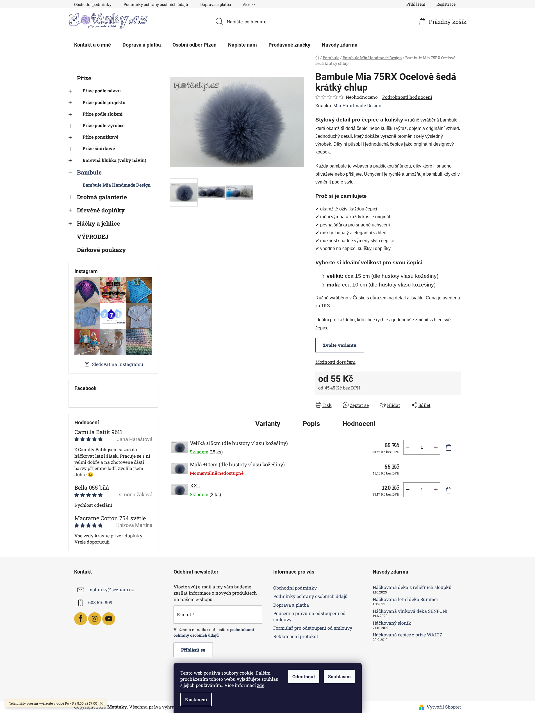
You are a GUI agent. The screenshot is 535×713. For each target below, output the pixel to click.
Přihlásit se (193, 650)
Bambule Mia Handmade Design (117, 185)
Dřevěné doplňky (101, 210)
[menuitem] (93, 44)
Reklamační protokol (295, 636)
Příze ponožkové (100, 137)
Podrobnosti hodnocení (407, 97)
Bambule (89, 172)
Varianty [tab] (267, 424)
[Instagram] (94, 618)
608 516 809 (100, 603)
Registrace (446, 4)
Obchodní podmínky (92, 4)
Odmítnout (303, 676)
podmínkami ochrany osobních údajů (214, 632)
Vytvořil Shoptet (444, 707)
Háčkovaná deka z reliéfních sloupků (412, 587)
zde (260, 685)
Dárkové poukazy (101, 250)
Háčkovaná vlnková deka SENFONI (410, 611)
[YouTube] (108, 618)
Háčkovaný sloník (392, 622)
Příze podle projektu (104, 102)
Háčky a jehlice (98, 223)
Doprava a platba (215, 4)
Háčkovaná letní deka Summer (405, 599)
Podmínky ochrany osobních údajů (156, 4)
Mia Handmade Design (357, 105)
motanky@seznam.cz (111, 590)
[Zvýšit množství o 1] (436, 447)
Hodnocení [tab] (358, 424)
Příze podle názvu (102, 90)
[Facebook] (80, 618)
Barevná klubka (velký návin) (114, 160)
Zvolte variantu (339, 345)
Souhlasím (339, 676)
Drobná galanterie (102, 197)
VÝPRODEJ (92, 236)
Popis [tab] (311, 424)
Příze (84, 78)
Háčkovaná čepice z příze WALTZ (407, 634)
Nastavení (196, 699)
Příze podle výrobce (103, 125)
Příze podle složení (102, 114)
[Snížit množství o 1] (408, 447)
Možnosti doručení (335, 362)
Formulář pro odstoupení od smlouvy (312, 628)
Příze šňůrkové (99, 148)
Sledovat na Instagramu (117, 364)
